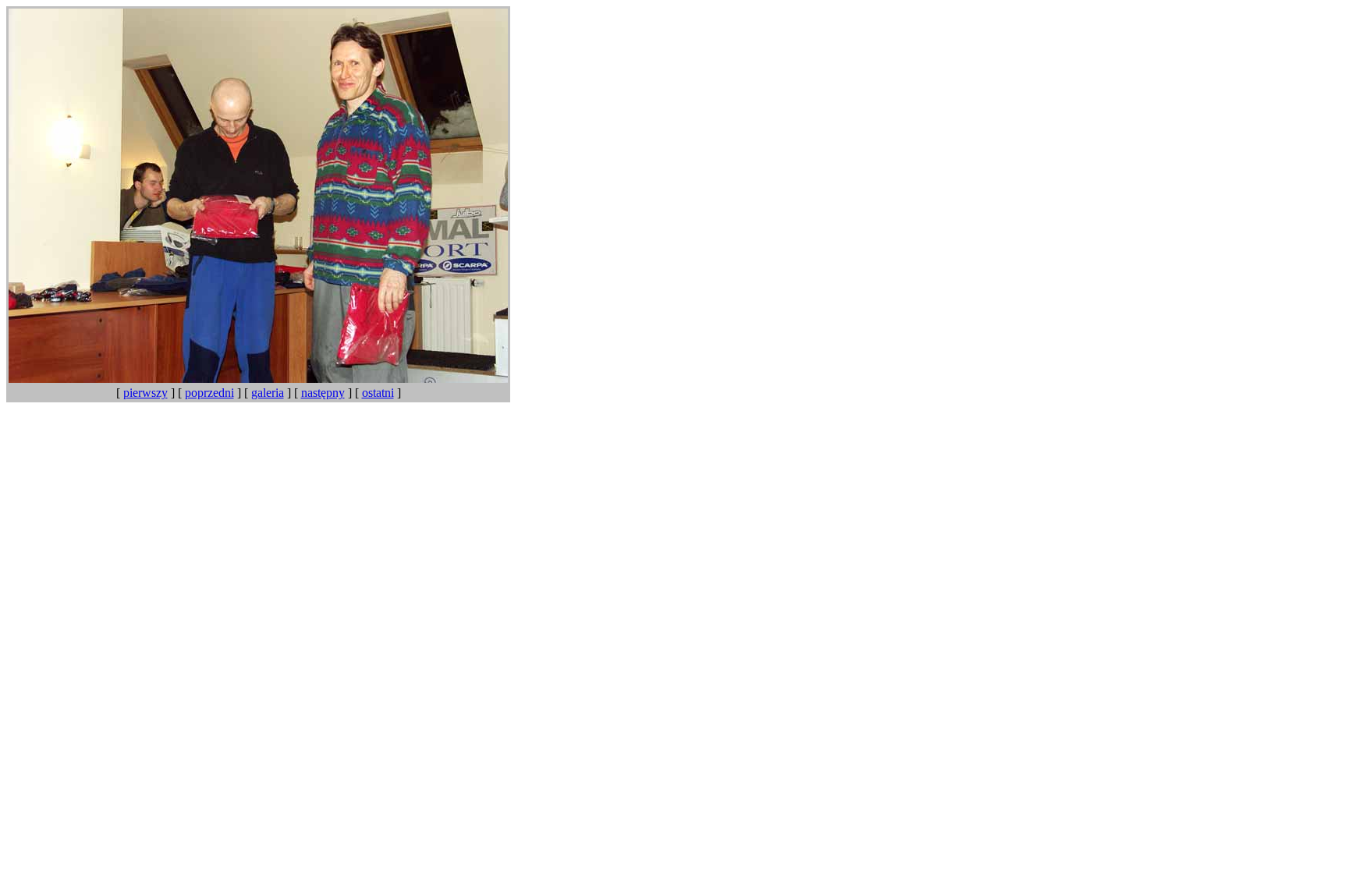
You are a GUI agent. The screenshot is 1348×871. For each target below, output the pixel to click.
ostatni (378, 392)
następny (323, 392)
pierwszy (145, 392)
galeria (267, 392)
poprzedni (209, 392)
